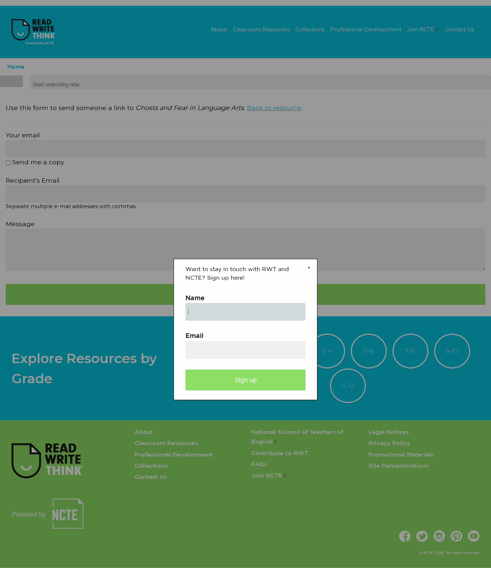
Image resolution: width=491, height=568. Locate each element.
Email (194, 336)
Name (195, 298)
